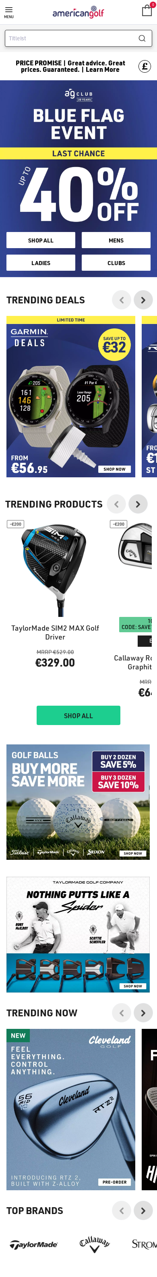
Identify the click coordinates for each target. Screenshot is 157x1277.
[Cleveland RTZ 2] (70, 1109)
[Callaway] (95, 1245)
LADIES (40, 262)
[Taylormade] (33, 1245)
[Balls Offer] (78, 802)
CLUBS (116, 262)
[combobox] (78, 38)
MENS (116, 240)
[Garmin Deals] (70, 396)
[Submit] (145, 38)
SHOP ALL (41, 240)
